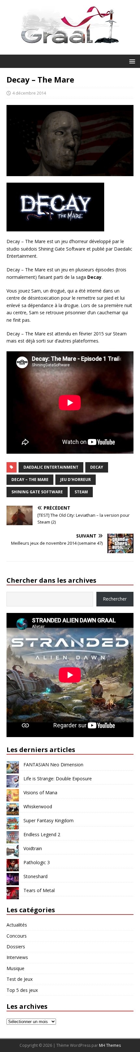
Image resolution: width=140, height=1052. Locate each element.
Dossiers (16, 946)
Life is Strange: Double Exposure (57, 778)
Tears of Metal (39, 890)
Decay (96, 467)
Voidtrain (32, 848)
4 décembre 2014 (29, 93)
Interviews (17, 957)
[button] (131, 61)
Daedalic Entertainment (50, 467)
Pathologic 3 (36, 862)
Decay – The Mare (30, 479)
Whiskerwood (37, 806)
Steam (81, 492)
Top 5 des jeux (22, 990)
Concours (17, 936)
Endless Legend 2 (41, 834)
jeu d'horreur (75, 479)
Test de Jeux (20, 979)
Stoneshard (35, 876)
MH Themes (110, 1045)
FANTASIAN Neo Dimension (53, 764)
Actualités (17, 925)
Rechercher (115, 599)
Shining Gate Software (37, 492)
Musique (15, 968)
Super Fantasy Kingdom (48, 820)
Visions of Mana (40, 792)
